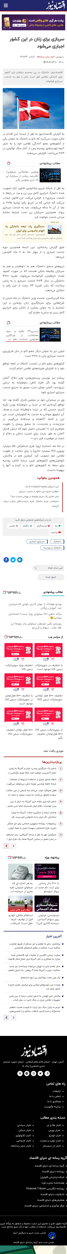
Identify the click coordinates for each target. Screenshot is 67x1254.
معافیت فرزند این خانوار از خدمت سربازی (39, 491)
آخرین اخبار (54, 936)
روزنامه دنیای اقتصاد (53, 1171)
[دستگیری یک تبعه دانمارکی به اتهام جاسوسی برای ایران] (54, 230)
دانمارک (57, 541)
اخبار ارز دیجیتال (52, 1146)
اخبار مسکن (24, 1130)
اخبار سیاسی (24, 1125)
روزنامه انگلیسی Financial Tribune (45, 1188)
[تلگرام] (20, 560)
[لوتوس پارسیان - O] (33, 1249)
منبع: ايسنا (51, 577)
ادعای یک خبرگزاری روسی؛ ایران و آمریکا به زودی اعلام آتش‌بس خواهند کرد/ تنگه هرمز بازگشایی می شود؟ (31, 771)
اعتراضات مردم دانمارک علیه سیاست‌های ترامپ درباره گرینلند (31, 504)
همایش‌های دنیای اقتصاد (50, 1200)
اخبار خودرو (55, 1135)
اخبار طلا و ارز (53, 1125)
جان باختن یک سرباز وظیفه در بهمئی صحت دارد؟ (34, 496)
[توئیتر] (13, 560)
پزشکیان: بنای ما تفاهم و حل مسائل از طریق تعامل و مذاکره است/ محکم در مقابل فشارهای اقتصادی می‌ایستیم (34, 946)
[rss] (20, 1073)
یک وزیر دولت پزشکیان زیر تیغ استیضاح (40, 977)
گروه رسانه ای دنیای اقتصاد (49, 1166)
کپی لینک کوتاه (55, 568)
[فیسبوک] (6, 560)
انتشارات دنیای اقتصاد (52, 1194)
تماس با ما (55, 1096)
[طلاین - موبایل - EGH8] (33, 22)
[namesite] (55, 5)
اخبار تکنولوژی (23, 1135)
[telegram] (27, 1073)
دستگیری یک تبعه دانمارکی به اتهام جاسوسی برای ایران (24, 229)
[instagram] (34, 1073)
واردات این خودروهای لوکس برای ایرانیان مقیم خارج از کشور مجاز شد (34, 986)
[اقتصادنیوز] (33, 1051)
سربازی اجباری (37, 541)
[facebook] (47, 1073)
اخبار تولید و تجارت (50, 1140)
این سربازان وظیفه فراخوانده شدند (42, 486)
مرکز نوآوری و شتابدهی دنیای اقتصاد (44, 1205)
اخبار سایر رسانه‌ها (45, 56)
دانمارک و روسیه (52, 547)
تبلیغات (56, 1091)
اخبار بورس (54, 1130)
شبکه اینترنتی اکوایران (52, 1177)
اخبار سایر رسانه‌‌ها (21, 1146)
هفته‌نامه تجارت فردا (53, 1183)
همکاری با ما (54, 1101)
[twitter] (40, 1073)
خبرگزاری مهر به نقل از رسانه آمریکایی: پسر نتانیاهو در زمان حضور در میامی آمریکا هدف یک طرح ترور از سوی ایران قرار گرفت (31, 837)
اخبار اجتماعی (23, 1140)
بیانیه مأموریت (52, 1106)
